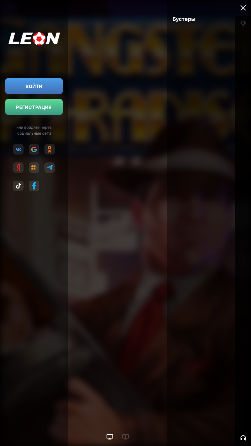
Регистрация (34, 107)
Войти (33, 86)
